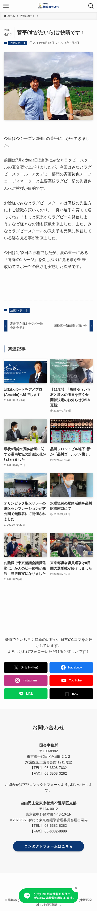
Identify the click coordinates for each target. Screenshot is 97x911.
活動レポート (18, 42)
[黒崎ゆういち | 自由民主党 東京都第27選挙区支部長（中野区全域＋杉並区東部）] (48, 6)
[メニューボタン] (6, 6)
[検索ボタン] (91, 6)
